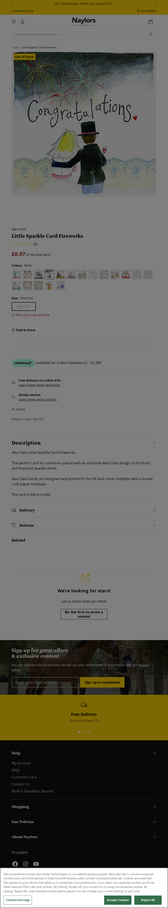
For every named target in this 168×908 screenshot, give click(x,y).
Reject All (148, 900)
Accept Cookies (118, 900)
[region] (84, 888)
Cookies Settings (18, 900)
